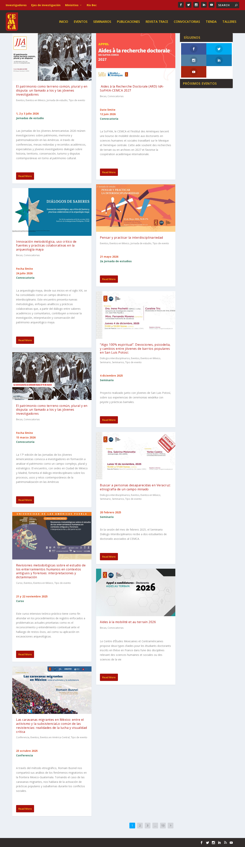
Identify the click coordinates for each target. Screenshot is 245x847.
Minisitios (71, 5)
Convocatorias (187, 22)
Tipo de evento (77, 100)
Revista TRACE (157, 22)
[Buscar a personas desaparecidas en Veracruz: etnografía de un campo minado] (135, 455)
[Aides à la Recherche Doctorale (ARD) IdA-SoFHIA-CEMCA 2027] (135, 57)
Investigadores (16, 5)
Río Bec (92, 5)
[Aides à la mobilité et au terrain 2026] (135, 592)
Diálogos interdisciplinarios (115, 358)
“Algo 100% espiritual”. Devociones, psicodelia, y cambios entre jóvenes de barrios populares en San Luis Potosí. (135, 348)
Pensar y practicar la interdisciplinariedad (131, 237)
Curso (19, 583)
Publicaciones (128, 22)
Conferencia (22, 737)
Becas (19, 255)
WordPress (75, 842)
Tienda (211, 22)
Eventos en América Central (55, 737)
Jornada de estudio (57, 100)
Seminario (105, 362)
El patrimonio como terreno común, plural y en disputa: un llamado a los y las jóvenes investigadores (51, 90)
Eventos (80, 22)
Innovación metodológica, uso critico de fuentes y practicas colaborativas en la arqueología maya (46, 245)
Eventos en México (36, 100)
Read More (25, 176)
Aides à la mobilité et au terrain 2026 (128, 622)
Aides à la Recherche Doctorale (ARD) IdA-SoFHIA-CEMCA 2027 (132, 88)
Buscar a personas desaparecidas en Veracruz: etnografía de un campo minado (135, 487)
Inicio (63, 22)
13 (162, 825)
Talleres (229, 22)
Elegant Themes (38, 842)
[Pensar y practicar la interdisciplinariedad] (135, 208)
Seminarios (102, 22)
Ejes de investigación (45, 5)
